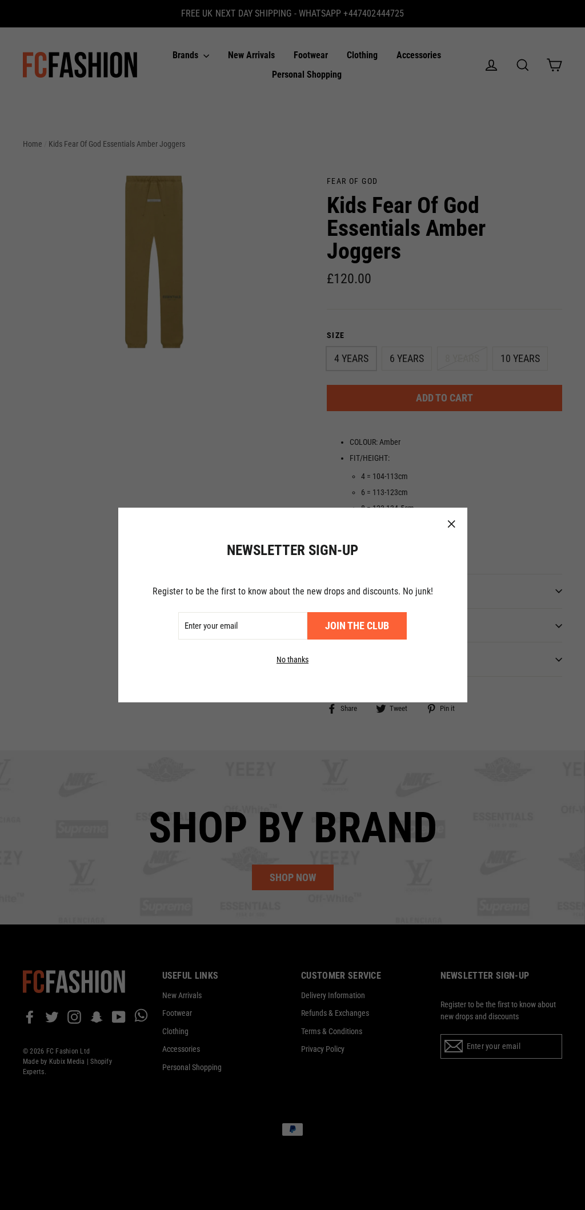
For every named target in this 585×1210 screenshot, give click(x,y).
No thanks (292, 659)
